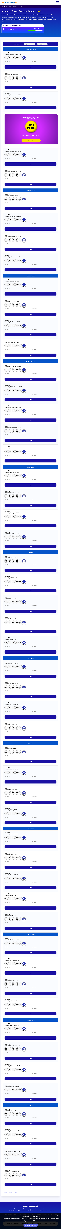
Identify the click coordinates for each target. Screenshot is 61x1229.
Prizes (30, 67)
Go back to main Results (10, 1192)
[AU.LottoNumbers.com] (9, 3)
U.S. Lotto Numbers (31, 1225)
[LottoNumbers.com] (2, 6)
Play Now (31, 140)
